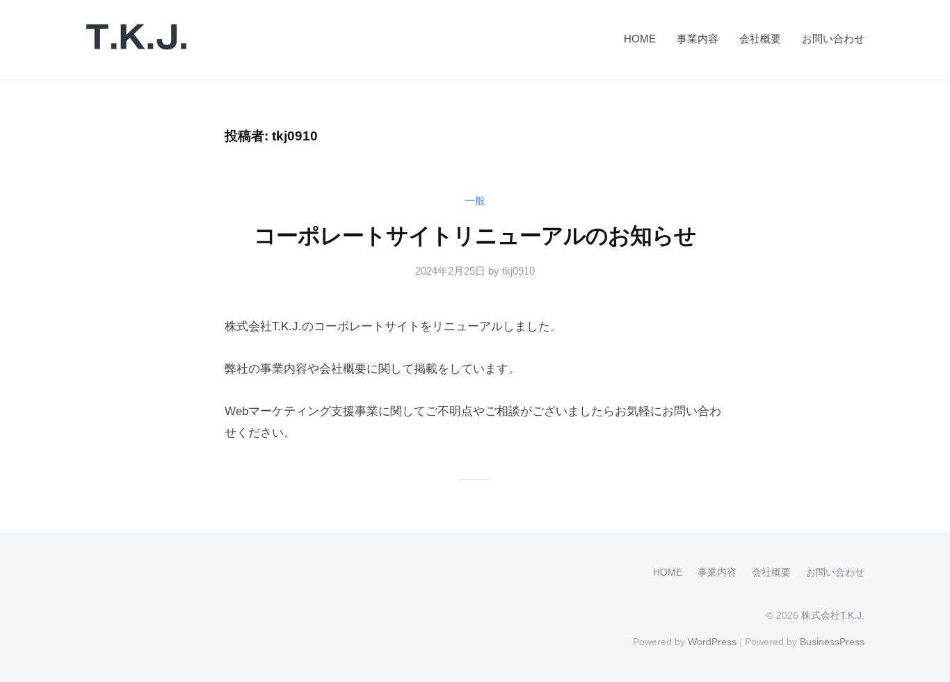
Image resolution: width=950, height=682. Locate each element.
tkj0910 (518, 271)
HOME (640, 38)
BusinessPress (832, 641)
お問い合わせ (833, 38)
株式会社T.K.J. (832, 615)
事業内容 (697, 38)
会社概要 (760, 38)
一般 (475, 200)
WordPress (712, 641)
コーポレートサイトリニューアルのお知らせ (475, 235)
